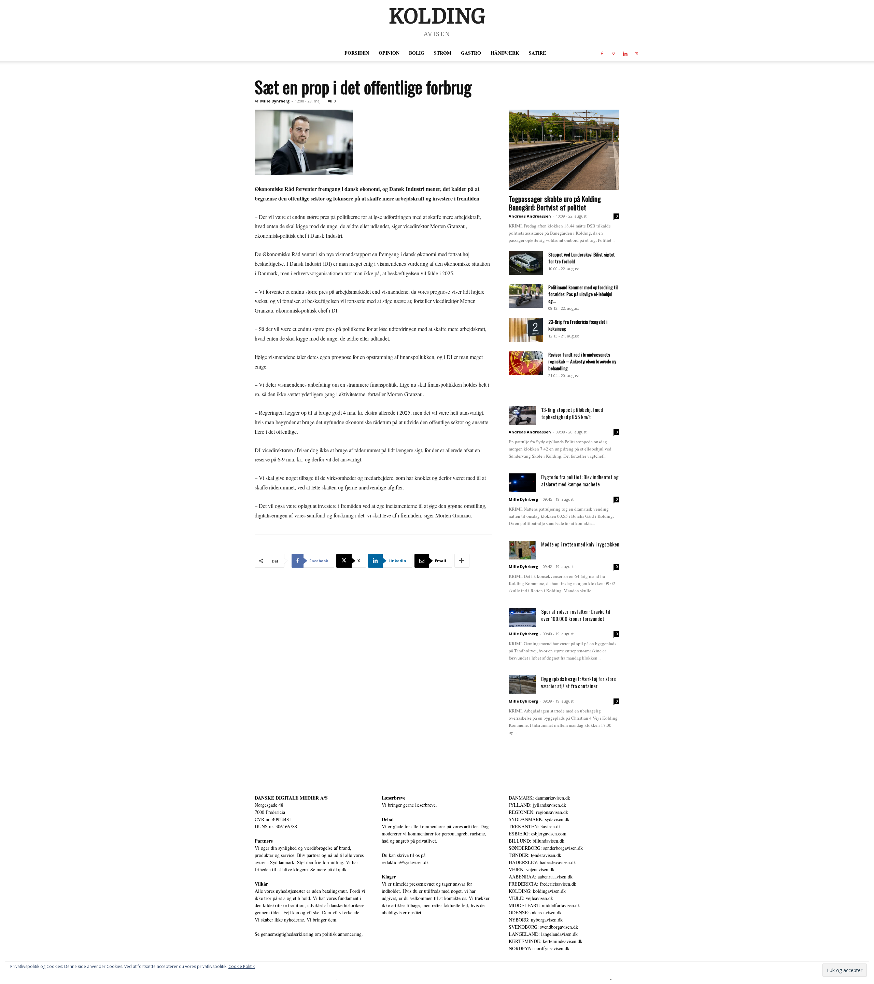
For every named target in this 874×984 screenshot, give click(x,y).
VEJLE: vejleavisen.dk (531, 898)
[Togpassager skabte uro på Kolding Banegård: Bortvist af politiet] (564, 150)
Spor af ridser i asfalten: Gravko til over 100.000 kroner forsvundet (575, 615)
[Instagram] (613, 53)
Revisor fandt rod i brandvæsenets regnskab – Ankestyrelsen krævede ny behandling (582, 361)
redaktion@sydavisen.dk (405, 862)
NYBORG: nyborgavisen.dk (536, 919)
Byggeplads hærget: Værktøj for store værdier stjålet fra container (578, 682)
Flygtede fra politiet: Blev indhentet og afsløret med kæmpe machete (580, 480)
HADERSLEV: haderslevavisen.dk (542, 862)
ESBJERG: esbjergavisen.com (537, 833)
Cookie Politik (241, 966)
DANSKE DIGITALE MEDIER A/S (291, 797)
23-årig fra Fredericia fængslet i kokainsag (577, 325)
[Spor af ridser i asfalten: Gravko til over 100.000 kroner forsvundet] (522, 617)
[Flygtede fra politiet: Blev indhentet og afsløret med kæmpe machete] (522, 482)
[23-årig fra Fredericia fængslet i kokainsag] (526, 330)
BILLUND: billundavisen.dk (536, 840)
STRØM (442, 52)
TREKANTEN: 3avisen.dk (535, 826)
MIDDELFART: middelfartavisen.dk (544, 905)
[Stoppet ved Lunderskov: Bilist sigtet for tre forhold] (526, 263)
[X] (637, 53)
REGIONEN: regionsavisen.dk (538, 812)
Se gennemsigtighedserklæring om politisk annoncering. (309, 934)
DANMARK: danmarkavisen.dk (539, 797)
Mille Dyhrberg (275, 100)
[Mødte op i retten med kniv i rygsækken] (522, 550)
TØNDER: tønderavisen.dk (535, 855)
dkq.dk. (340, 869)
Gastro (471, 52)
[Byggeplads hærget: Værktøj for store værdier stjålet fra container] (522, 684)
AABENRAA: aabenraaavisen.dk (541, 876)
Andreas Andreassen (530, 216)
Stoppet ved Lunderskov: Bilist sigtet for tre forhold (581, 258)
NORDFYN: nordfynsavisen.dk (539, 948)
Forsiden (356, 52)
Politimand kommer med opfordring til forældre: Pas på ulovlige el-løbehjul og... (583, 293)
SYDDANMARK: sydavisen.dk (539, 819)
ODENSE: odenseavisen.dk (535, 912)
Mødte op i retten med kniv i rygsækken (580, 544)
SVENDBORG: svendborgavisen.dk (543, 927)
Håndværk (505, 52)
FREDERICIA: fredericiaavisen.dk (542, 884)
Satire (537, 52)
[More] (461, 561)
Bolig (416, 52)
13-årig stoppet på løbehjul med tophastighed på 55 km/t (572, 413)
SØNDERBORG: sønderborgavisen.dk (546, 848)
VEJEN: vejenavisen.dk (531, 869)
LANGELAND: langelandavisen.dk (543, 934)
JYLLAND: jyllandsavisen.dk (537, 805)
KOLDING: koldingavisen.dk (537, 891)
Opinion (389, 52)
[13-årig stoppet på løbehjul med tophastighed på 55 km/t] (522, 415)
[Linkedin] (625, 53)
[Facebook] (602, 53)
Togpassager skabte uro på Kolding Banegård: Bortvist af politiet (555, 202)
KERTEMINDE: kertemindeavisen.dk (545, 941)
